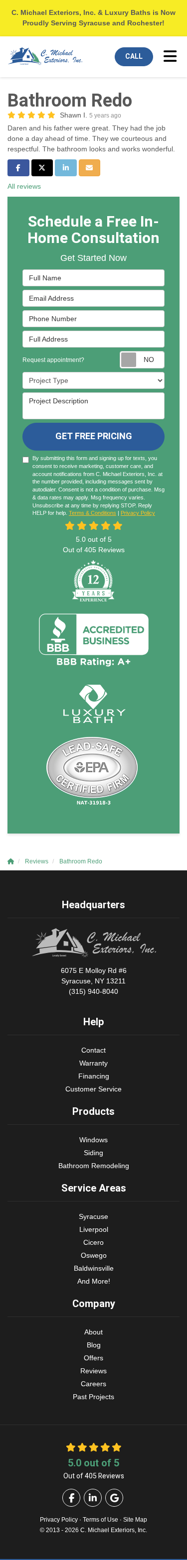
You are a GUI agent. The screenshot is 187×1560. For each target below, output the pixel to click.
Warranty (93, 1063)
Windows (93, 1140)
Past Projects (93, 1397)
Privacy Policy (138, 513)
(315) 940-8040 (94, 980)
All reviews (24, 186)
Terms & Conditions (92, 513)
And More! (93, 1281)
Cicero (93, 1242)
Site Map (135, 1519)
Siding (93, 1153)
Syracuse (93, 1216)
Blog (94, 1345)
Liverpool (93, 1229)
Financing (93, 1076)
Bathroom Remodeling (93, 1166)
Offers (93, 1358)
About (93, 1332)
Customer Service (93, 1089)
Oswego (94, 1255)
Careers (93, 1384)
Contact (93, 1050)
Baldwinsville (94, 1268)
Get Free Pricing (93, 436)
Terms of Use (100, 1519)
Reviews (93, 1371)
